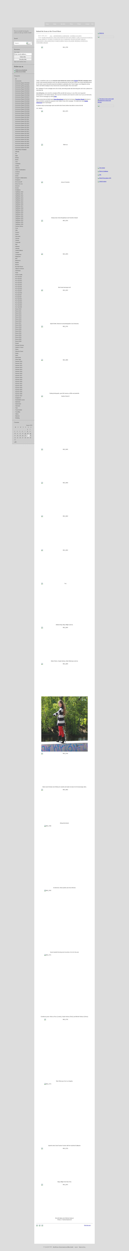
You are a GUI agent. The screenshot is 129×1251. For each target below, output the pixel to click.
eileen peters (75, 39)
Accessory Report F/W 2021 (22, 105)
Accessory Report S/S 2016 (22, 129)
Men (16, 258)
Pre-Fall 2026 (18, 307)
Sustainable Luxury (20, 399)
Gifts (16, 230)
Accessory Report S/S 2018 (22, 133)
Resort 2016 (18, 321)
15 (27, 433)
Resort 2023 (18, 335)
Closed (76, 80)
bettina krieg (71, 37)
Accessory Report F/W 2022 (22, 107)
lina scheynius (49, 41)
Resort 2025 (18, 339)
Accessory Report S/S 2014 (22, 125)
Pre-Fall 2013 (18, 282)
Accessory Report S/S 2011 (22, 119)
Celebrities (17, 163)
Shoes (16, 349)
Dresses (17, 185)
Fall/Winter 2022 (19, 216)
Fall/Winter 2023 (19, 218)
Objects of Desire (19, 268)
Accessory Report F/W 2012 (22, 87)
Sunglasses (18, 397)
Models (17, 262)
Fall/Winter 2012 (19, 196)
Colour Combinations (20, 169)
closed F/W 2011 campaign (61, 39)
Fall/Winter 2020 (19, 212)
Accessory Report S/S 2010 (22, 117)
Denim (16, 175)
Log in (76, 1247)
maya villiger (69, 41)
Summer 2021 (18, 383)
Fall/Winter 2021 (19, 214)
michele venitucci (81, 41)
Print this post (87, 1225)
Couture (17, 173)
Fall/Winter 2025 (19, 222)
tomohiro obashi (42, 42)
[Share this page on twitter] (42, 1225)
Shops (16, 353)
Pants (16, 272)
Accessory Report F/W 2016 (22, 95)
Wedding (17, 418)
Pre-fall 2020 (18, 296)
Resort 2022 (18, 333)
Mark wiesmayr (47, 37)
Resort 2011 (18, 311)
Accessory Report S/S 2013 (22, 123)
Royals (17, 343)
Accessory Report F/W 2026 (22, 115)
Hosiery (17, 232)
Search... (17, 43)
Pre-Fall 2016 (18, 288)
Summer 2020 (18, 381)
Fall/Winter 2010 (19, 192)
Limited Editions (19, 250)
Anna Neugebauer (58, 99)
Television (17, 405)
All (15, 79)
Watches (17, 416)
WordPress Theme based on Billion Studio (63, 1247)
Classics (17, 167)
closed (50, 39)
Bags (16, 155)
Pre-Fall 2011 (18, 278)
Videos (17, 414)
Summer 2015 (18, 371)
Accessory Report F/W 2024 (22, 111)
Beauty (17, 157)
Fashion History (19, 226)
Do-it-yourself (18, 181)
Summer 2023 (18, 387)
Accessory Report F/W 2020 (22, 103)
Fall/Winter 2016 (19, 204)
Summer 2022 (18, 385)
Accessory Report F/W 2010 (22, 83)
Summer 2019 (18, 379)
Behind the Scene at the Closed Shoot (48, 31)
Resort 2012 (18, 313)
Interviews (17, 236)
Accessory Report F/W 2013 (22, 89)
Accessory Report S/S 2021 (22, 139)
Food (16, 228)
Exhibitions (18, 190)
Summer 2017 (18, 375)
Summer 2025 (18, 391)
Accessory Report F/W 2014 (22, 91)
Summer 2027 (18, 395)
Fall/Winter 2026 (19, 224)
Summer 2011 (18, 363)
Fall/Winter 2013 (19, 198)
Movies (17, 264)
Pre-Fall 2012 (18, 280)
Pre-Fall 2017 (18, 290)
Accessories (18, 81)
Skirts (16, 355)
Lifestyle (17, 248)
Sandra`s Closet (19, 347)
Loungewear (18, 254)
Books (16, 159)
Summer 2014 (18, 369)
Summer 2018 (18, 377)
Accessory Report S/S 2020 (22, 137)
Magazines (18, 256)
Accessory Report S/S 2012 (22, 121)
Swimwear (17, 401)
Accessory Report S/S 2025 (22, 147)
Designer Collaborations (21, 177)
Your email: (16, 52)
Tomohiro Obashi (79, 99)
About (54, 24)
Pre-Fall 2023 (18, 303)
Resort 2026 (18, 341)
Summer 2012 (18, 365)
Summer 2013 (18, 367)
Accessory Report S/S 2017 (22, 131)
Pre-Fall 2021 (18, 298)
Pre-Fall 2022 (18, 300)
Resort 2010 (18, 309)
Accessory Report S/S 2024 (22, 145)
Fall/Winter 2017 (19, 206)
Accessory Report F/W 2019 (22, 101)
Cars (16, 161)
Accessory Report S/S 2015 (22, 127)
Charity (17, 165)
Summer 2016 (18, 373)
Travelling (17, 411)
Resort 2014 (18, 317)
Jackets (17, 238)
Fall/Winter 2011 (19, 194)
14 (25, 433)
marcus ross (59, 41)
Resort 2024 (18, 337)
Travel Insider (18, 409)
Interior (17, 234)
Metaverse (18, 260)
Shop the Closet (19, 351)
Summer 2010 (18, 361)
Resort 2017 (18, 323)
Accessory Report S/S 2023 (22, 143)
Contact (87, 24)
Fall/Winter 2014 (19, 200)
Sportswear (18, 357)
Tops (16, 407)
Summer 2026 (18, 393)
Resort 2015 (18, 319)
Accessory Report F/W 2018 (22, 99)
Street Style (18, 359)
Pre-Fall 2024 (18, 305)
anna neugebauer (59, 37)
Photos (79, 24)
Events (17, 187)
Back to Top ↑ (82, 1247)
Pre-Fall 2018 (18, 292)
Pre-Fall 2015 (18, 286)
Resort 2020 (18, 329)
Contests (17, 171)
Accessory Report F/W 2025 (22, 113)
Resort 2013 (18, 315)
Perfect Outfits (18, 274)
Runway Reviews (19, 345)
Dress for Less (19, 183)
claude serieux (41, 39)
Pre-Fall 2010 (18, 276)
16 (30, 433)
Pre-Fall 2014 (18, 284)
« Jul (15, 441)
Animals (17, 151)
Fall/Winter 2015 (19, 202)
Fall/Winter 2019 (19, 210)
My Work (63, 24)
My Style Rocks (19, 266)
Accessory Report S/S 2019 (22, 135)
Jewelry (17, 240)
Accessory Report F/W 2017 (22, 97)
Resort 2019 (18, 327)
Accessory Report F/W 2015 (22, 93)
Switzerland (18, 403)
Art (16, 153)
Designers (17, 179)
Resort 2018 (18, 325)
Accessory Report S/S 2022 (22, 141)
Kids (16, 244)
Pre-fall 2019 (18, 294)
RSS (92, 24)
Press (71, 24)
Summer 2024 (18, 389)
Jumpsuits (17, 242)
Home (47, 24)
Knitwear (17, 246)
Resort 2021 (18, 331)
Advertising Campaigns (21, 149)
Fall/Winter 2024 (19, 220)
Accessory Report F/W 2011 (22, 85)
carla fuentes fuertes (84, 37)
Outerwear (18, 270)
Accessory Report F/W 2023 (22, 109)
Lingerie (17, 252)
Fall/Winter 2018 (19, 208)
